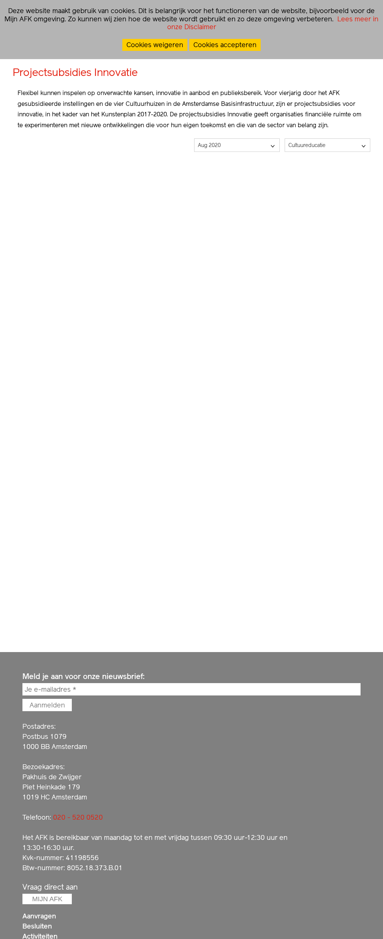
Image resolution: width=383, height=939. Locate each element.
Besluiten (37, 926)
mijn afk (47, 899)
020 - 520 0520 (78, 817)
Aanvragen (39, 916)
